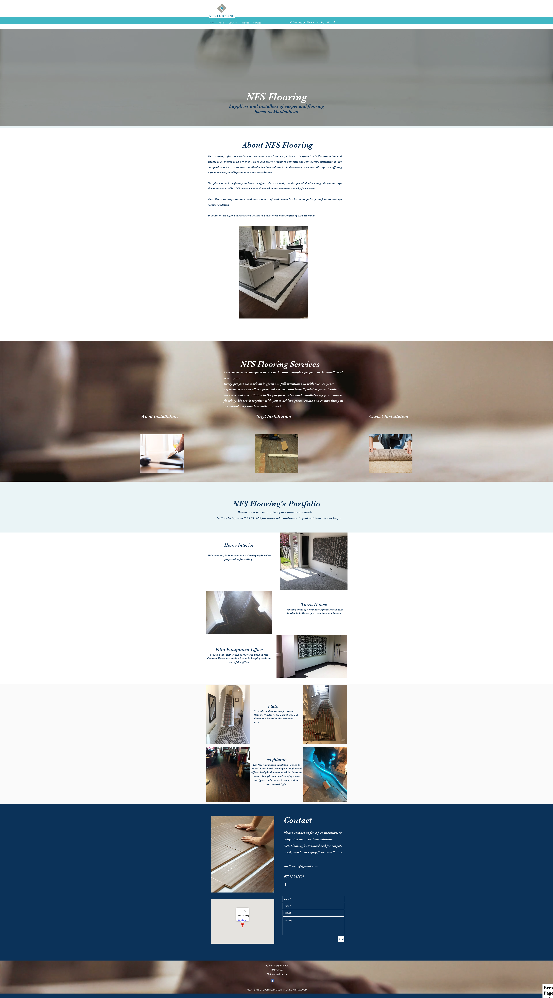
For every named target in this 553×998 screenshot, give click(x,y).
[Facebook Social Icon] (272, 980)
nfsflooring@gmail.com (301, 22)
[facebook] (334, 22)
